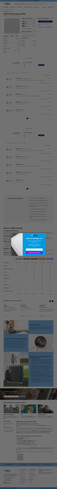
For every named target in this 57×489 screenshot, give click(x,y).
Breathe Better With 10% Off (34, 252)
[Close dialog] (45, 234)
